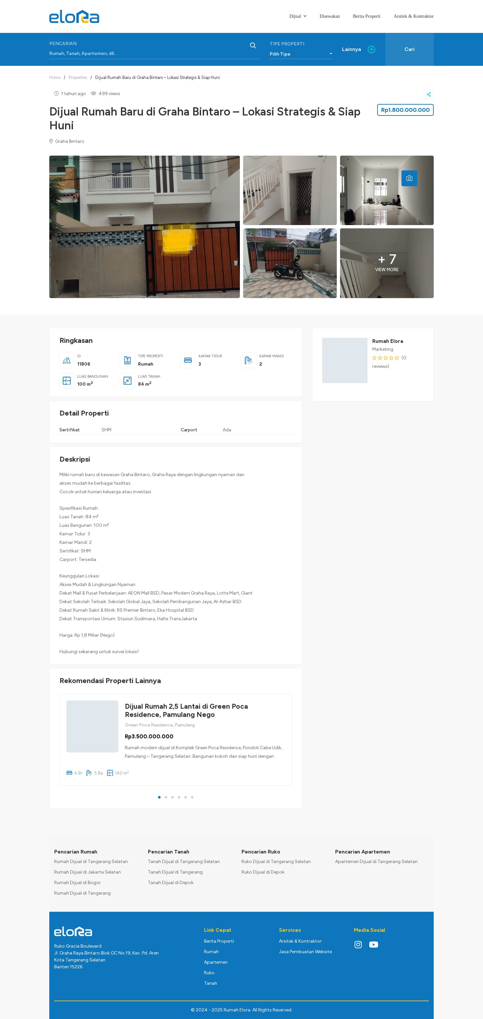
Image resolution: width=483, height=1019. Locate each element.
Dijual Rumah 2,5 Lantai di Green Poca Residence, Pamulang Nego (186, 710)
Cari (409, 49)
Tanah (210, 983)
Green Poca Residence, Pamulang (160, 725)
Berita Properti (219, 941)
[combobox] (301, 52)
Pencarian (63, 43)
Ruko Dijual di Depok (263, 872)
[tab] (409, 178)
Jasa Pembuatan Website (305, 952)
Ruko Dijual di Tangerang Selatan (276, 861)
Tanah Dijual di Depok (171, 882)
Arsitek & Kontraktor (300, 941)
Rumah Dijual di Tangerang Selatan (91, 861)
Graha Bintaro (69, 141)
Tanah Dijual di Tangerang (175, 872)
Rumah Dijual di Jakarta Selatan (87, 872)
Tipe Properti (287, 44)
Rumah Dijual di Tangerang (82, 893)
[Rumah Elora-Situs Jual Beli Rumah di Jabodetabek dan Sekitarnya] (74, 16)
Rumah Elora (387, 341)
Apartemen (216, 962)
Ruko (209, 973)
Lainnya (351, 49)
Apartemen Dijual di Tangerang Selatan (376, 861)
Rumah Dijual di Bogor (77, 882)
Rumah (145, 364)
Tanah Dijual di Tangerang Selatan (184, 861)
